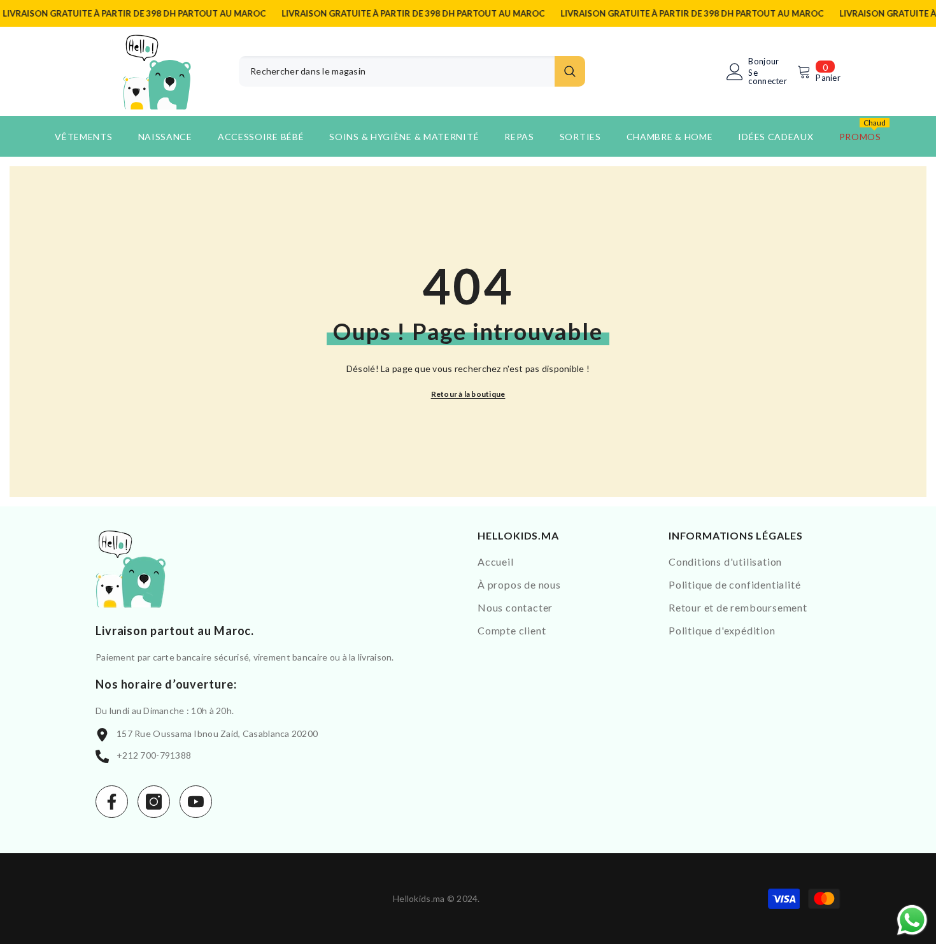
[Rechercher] (412, 71)
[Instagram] (154, 801)
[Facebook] (112, 801)
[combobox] (397, 71)
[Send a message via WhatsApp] (912, 920)
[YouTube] (196, 801)
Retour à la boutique (468, 394)
